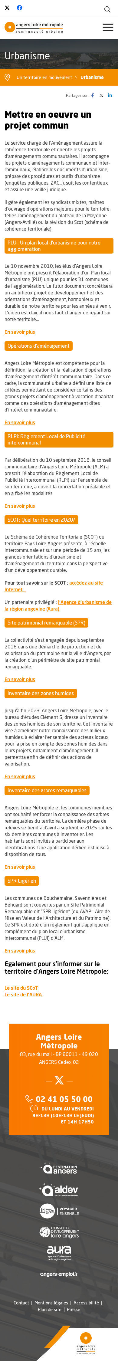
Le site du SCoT (21, 988)
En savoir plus (20, 332)
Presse (73, 1309)
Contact (21, 1302)
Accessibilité (86, 1302)
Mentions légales (51, 1302)
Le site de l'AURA (23, 994)
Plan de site (49, 1309)
